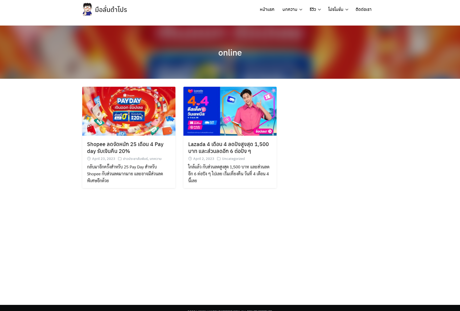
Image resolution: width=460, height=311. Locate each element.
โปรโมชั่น (335, 9)
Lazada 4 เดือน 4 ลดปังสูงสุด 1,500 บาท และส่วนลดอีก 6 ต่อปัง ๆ (228, 147)
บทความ (289, 9)
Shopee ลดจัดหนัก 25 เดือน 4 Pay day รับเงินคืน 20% (125, 147)
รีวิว (313, 9)
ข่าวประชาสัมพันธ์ (135, 158)
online (230, 52)
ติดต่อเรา (364, 9)
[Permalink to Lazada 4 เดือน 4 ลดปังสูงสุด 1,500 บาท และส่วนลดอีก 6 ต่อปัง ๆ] (230, 110)
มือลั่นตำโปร (111, 9)
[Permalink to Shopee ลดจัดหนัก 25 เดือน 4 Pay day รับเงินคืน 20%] (128, 110)
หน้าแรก (267, 9)
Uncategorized (233, 158)
